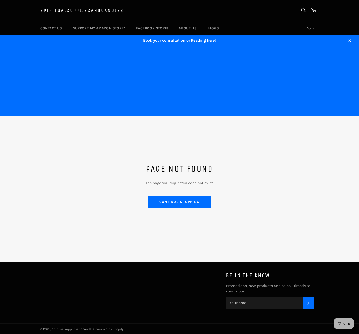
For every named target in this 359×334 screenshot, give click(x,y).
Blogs (213, 28)
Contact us (51, 28)
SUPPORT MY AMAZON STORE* (99, 28)
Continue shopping (179, 202)
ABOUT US (188, 28)
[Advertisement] (179, 82)
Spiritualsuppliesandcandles (82, 10)
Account (313, 28)
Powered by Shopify (109, 329)
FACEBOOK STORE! (152, 28)
